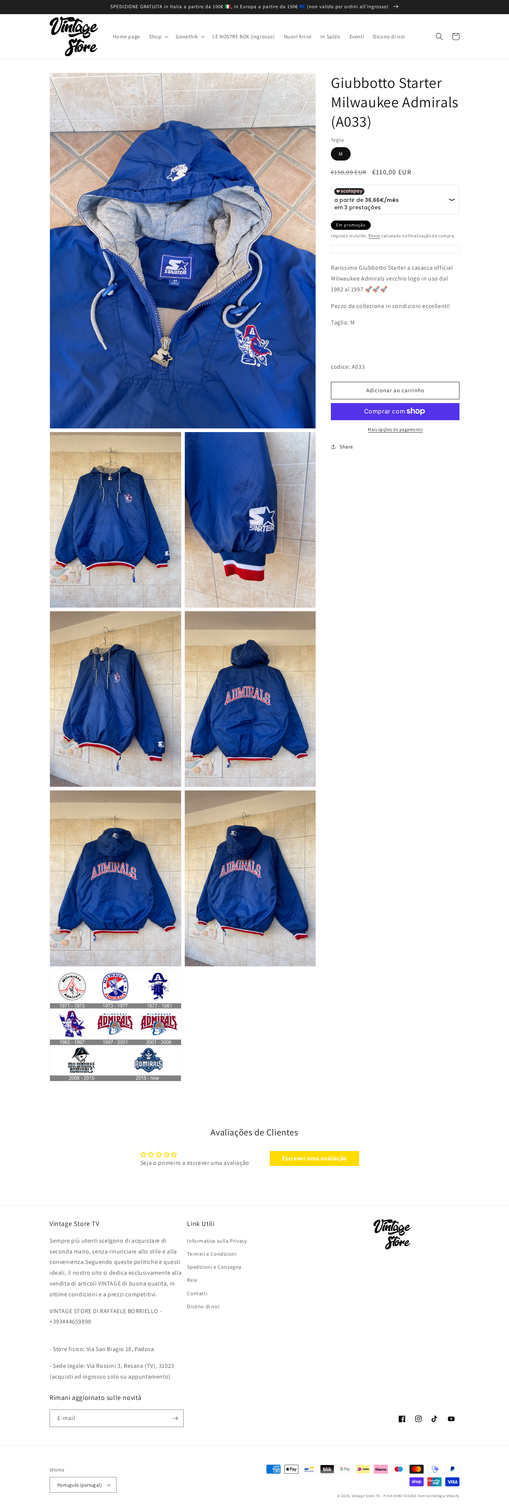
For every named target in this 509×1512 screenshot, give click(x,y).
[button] (158, 36)
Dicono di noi (203, 1306)
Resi (192, 1280)
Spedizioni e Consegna (214, 1267)
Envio (374, 235)
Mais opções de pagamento (395, 429)
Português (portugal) (79, 1485)
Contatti (197, 1293)
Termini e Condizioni (211, 1254)
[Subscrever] (175, 1418)
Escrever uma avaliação (314, 1158)
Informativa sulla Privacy (217, 1240)
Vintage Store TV (366, 1495)
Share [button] (346, 446)
